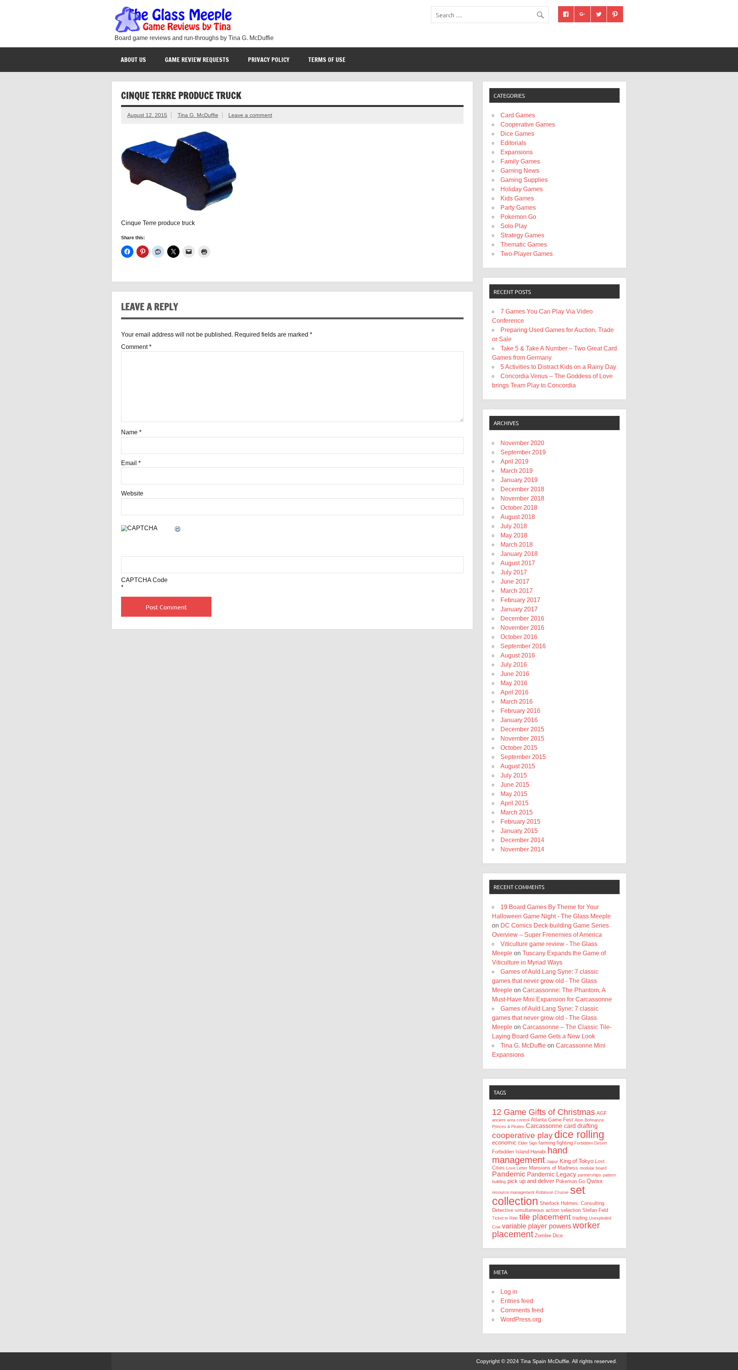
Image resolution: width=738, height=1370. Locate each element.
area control (518, 1120)
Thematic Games (523, 244)
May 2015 (513, 794)
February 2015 (520, 821)
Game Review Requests (197, 59)
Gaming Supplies (524, 180)
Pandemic (508, 1174)
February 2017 (520, 600)
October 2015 (518, 747)
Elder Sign (527, 1143)
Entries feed (516, 1301)
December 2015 (522, 729)
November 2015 (522, 738)
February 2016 (520, 711)
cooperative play (522, 1135)
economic (504, 1143)
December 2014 (522, 840)
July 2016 (513, 664)
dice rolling (579, 1134)
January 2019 (519, 480)
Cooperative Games (527, 124)
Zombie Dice (549, 1235)
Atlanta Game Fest (552, 1120)
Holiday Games (521, 189)
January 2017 (519, 609)
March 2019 (516, 470)
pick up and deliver (530, 1181)
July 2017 (513, 572)
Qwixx (595, 1181)
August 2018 (517, 517)
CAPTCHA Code (144, 580)
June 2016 (514, 674)
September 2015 (523, 757)
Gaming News (519, 170)
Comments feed (522, 1310)
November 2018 (522, 498)
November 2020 (522, 443)
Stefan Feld (595, 1210)
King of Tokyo (576, 1161)
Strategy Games (522, 235)
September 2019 (523, 452)
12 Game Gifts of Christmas (543, 1112)
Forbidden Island (510, 1152)
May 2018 (513, 535)
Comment (136, 347)
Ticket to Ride (505, 1218)
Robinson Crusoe (552, 1192)
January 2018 (519, 554)
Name (131, 432)
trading (579, 1218)
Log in (508, 1291)
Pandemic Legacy (551, 1174)
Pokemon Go (518, 217)
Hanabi (538, 1152)
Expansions (516, 152)
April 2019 (514, 461)
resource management (513, 1192)
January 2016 (519, 720)
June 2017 (514, 581)
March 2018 (516, 544)
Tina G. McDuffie (198, 115)
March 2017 (516, 590)
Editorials (513, 143)
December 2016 (522, 618)
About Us (133, 59)
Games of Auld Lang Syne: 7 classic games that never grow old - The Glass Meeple (545, 980)
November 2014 (522, 849)
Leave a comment (250, 115)
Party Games (518, 207)
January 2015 (519, 831)
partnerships (589, 1175)
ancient (498, 1120)
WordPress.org (520, 1319)
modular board (593, 1168)
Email (131, 463)
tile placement (545, 1216)
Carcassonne (544, 1125)
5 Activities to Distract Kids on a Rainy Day (558, 367)
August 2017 (517, 563)
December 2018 (522, 489)
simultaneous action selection (548, 1210)
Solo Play (513, 226)
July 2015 (513, 775)
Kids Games (517, 198)
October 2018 (518, 507)
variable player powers (536, 1226)
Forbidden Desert (590, 1143)
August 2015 (517, 766)
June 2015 (514, 784)
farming (547, 1143)
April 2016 (514, 692)
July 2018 (513, 526)
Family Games (520, 161)
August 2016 (517, 655)
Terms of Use (327, 59)
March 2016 (516, 701)
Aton (579, 1120)
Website (132, 494)
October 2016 (518, 637)
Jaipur (552, 1161)
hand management (529, 1155)
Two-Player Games (526, 253)
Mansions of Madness (553, 1168)
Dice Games (517, 133)
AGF (602, 1113)
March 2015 (516, 812)
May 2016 (513, 683)
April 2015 (514, 803)
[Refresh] (178, 529)
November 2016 (522, 627)
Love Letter (516, 1168)
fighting (565, 1143)
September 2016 (523, 646)
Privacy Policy (268, 59)
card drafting (581, 1125)
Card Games (517, 115)
